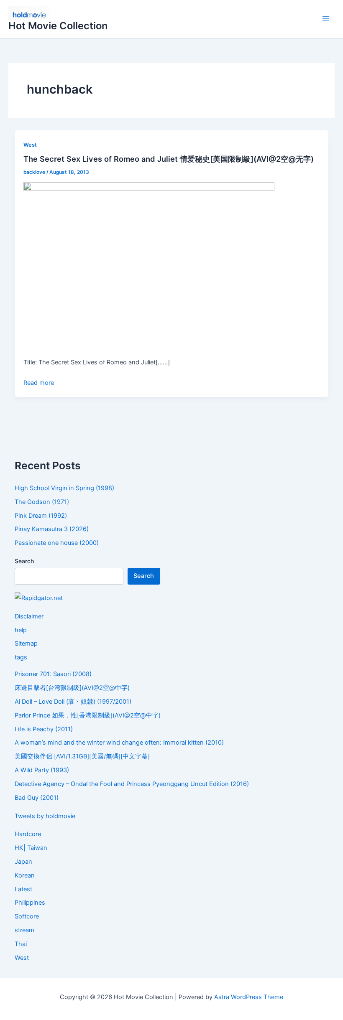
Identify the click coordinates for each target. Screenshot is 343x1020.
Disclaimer (29, 616)
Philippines (30, 902)
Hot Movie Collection (58, 26)
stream (24, 930)
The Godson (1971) (42, 502)
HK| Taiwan (31, 848)
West (30, 145)
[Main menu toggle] (326, 19)
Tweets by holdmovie (45, 816)
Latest (23, 889)
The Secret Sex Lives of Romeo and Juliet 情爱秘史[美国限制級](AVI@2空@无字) (168, 158)
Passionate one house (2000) (57, 543)
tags (21, 657)
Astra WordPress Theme (248, 997)
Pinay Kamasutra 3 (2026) (52, 529)
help (21, 630)
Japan (23, 861)
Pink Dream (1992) (41, 515)
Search (24, 561)
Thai (21, 944)
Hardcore (28, 834)
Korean (25, 875)
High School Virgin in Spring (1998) (64, 488)
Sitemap (26, 643)
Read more (38, 383)
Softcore (27, 916)
